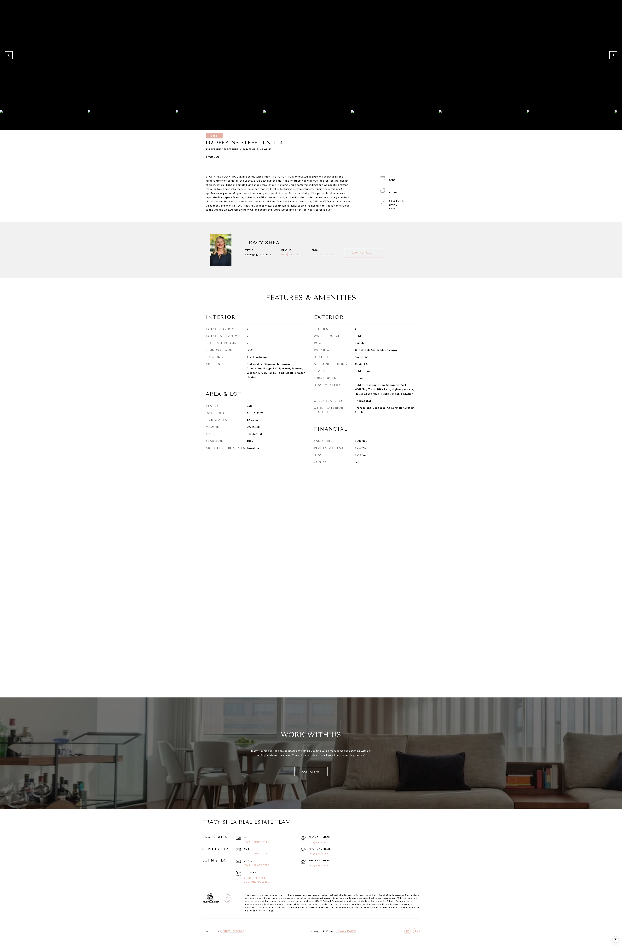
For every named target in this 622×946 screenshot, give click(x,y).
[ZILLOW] (407, 931)
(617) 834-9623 (318, 865)
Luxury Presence (232, 931)
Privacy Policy (345, 931)
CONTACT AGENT (363, 252)
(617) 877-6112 (318, 854)
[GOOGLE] (416, 931)
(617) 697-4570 (291, 254)
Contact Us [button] (311, 771)
